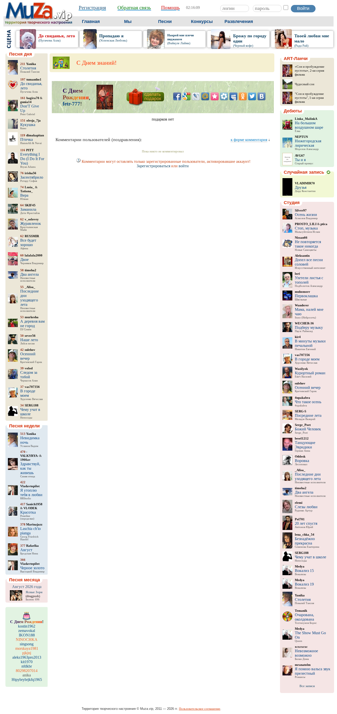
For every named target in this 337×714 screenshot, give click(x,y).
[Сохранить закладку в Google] (186, 96)
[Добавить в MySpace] (233, 96)
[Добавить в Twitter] (252, 96)
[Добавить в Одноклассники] (243, 96)
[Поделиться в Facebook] (177, 96)
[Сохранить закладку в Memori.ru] (215, 96)
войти (184, 166)
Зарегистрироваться (153, 166)
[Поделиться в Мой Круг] (224, 96)
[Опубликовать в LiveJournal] (196, 96)
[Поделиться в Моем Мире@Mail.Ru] (205, 96)
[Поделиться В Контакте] (261, 96)
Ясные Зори (34, 592)
